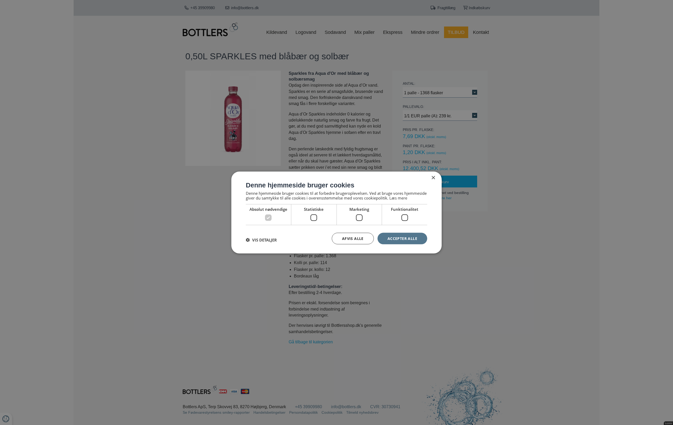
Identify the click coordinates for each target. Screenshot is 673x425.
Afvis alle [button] (353, 238)
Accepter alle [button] (402, 238)
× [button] (433, 178)
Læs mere (398, 198)
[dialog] (336, 212)
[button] (261, 240)
